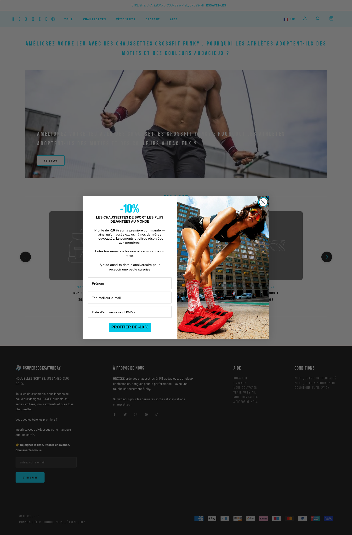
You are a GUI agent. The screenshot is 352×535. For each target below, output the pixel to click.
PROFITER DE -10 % (129, 327)
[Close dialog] (263, 202)
